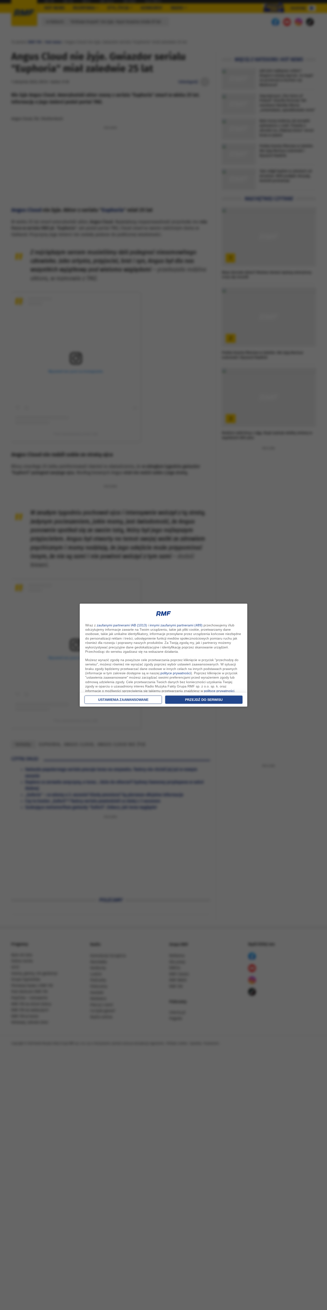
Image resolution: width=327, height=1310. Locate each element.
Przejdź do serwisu (204, 700)
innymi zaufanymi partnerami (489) (176, 625)
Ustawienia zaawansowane (123, 700)
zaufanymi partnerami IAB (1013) (122, 625)
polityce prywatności (175, 673)
